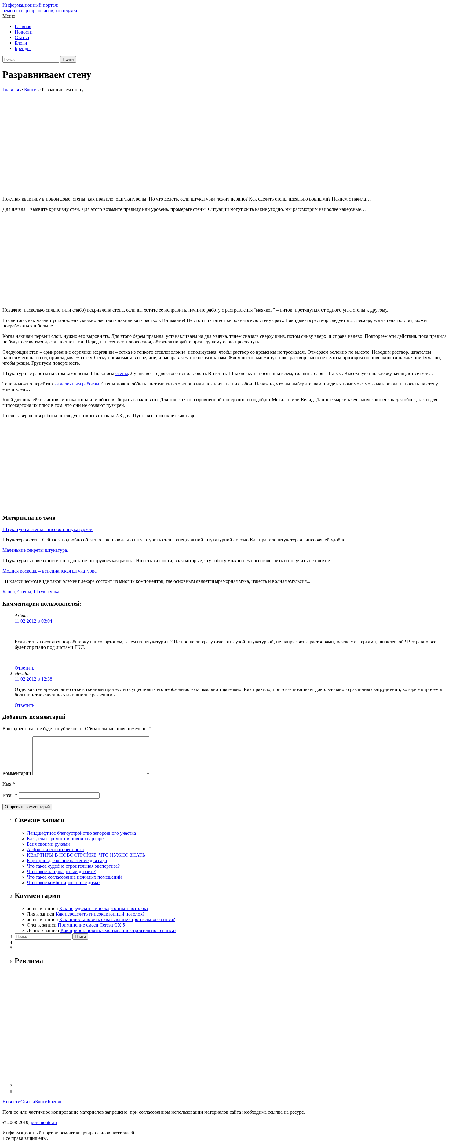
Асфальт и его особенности (55, 849)
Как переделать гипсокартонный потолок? (103, 908)
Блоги (21, 42)
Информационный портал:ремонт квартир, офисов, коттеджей (39, 7)
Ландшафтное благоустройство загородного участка (81, 833)
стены (121, 373)
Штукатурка (46, 591)
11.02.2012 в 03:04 (33, 621)
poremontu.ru (44, 1122)
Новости (24, 31)
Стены (24, 591)
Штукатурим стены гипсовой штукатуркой (47, 529)
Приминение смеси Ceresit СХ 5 (91, 924)
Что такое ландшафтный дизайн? (61, 871)
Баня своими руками (48, 844)
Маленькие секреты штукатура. (35, 550)
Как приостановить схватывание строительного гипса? (117, 919)
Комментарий (16, 773)
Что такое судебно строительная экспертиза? (73, 866)
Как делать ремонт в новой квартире (65, 838)
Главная (23, 26)
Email (9, 795)
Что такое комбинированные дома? (63, 882)
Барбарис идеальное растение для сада (67, 860)
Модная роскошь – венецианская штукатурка (49, 570)
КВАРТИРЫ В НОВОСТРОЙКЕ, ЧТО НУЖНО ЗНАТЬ (86, 855)
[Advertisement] (224, 138)
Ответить (24, 668)
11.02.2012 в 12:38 (33, 678)
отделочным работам (77, 383)
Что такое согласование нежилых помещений (74, 877)
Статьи (22, 37)
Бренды (23, 48)
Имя (8, 783)
